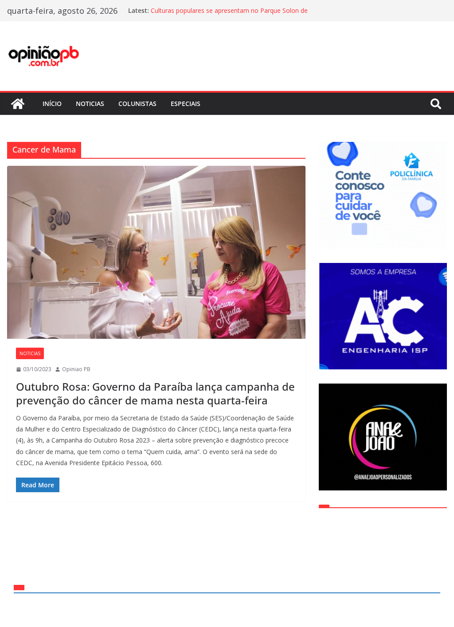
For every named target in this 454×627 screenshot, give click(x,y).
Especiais (185, 103)
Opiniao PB (76, 369)
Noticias (90, 103)
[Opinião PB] (18, 104)
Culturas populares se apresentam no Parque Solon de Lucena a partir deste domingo (229, 15)
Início (52, 103)
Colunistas (137, 103)
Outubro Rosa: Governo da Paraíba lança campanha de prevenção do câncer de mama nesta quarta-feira (155, 393)
